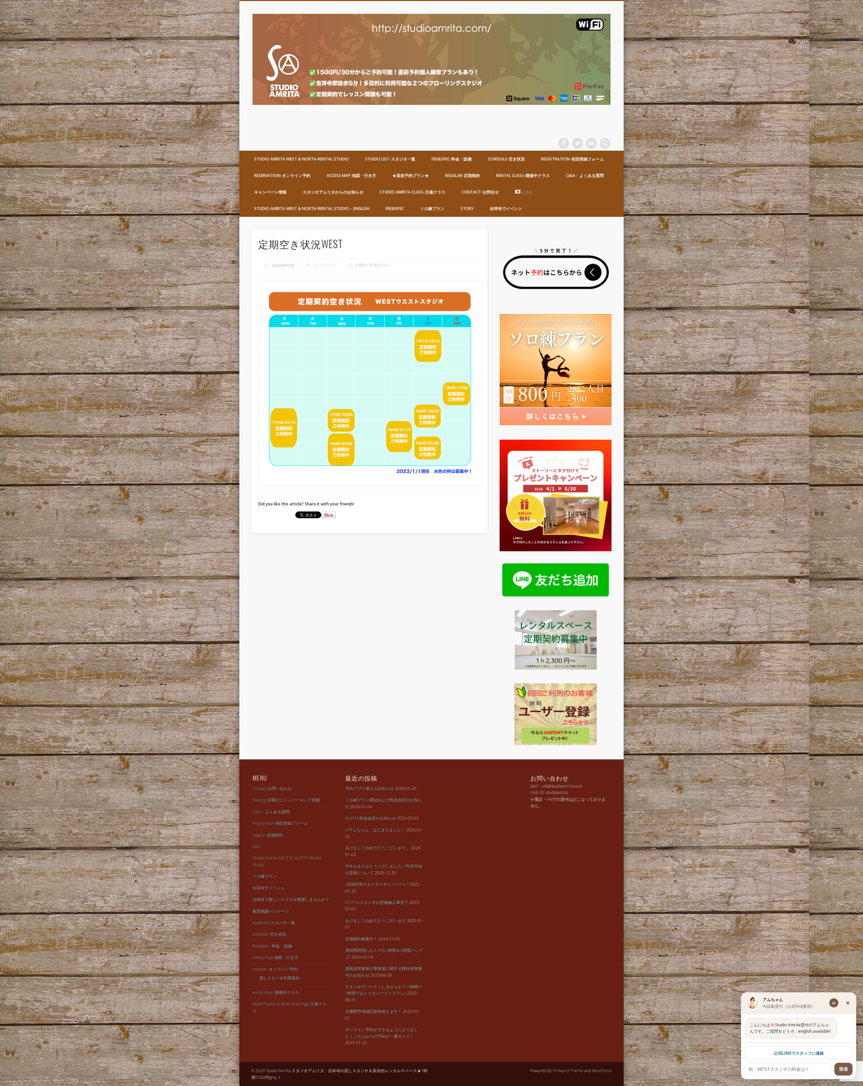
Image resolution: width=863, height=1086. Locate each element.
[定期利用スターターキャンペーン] (377, 884)
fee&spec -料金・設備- (272, 946)
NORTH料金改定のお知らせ (370, 818)
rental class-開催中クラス (523, 175)
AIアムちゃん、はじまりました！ (375, 830)
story (467, 208)
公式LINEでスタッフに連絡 (799, 1053)
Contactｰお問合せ (480, 192)
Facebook (563, 143)
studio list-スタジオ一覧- (274, 923)
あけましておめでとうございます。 (377, 848)
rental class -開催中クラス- (276, 992)
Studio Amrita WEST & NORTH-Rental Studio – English (311, 208)
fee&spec (395, 208)
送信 (843, 1069)
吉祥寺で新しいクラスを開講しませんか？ (290, 899)
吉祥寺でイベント (506, 208)
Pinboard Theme (568, 1071)
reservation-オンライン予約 (282, 175)
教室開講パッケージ (270, 911)
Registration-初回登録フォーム (572, 159)
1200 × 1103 (367, 265)
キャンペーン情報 (270, 192)
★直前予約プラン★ (410, 175)
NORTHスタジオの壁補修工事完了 (376, 902)
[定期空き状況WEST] (369, 383)
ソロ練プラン (432, 208)
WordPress (602, 1071)
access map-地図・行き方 (351, 175)
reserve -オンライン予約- (275, 969)
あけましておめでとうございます (375, 920)
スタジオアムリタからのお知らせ (333, 192)
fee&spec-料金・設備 (452, 159)
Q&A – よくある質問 (585, 175)
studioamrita (283, 265)
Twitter (577, 143)
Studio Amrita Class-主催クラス (412, 192)
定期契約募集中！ (361, 939)
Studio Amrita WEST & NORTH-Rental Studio (301, 159)
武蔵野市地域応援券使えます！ (373, 1011)
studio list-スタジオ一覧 (390, 159)
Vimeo (591, 143)
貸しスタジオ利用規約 (279, 978)
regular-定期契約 (462, 175)
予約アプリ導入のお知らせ (369, 788)
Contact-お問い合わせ (272, 788)
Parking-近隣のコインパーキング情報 (286, 800)
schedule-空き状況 (506, 159)
